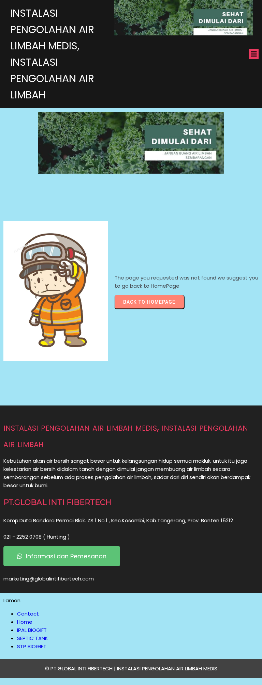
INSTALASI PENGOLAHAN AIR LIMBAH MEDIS (167, 668)
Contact (28, 613)
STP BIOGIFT (31, 646)
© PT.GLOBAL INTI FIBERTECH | (81, 668)
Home (24, 621)
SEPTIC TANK (32, 638)
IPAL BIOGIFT (32, 630)
